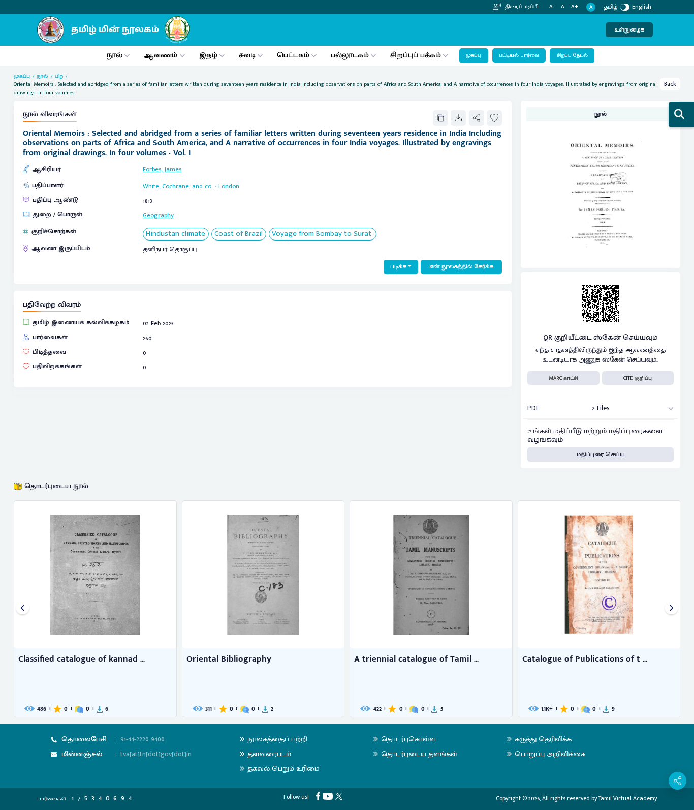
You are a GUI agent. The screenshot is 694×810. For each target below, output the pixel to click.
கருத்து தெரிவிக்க (543, 739)
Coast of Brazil (238, 234)
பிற (59, 76)
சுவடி (247, 55)
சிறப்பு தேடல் (572, 55)
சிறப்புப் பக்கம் (415, 55)
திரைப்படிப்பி (521, 6)
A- (551, 7)
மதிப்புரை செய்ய (601, 454)
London (228, 186)
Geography (158, 215)
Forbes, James (162, 169)
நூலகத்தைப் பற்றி (277, 739)
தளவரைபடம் (269, 753)
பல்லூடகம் (350, 55)
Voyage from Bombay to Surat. (322, 234)
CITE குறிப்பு (637, 378)
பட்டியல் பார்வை (519, 55)
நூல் (114, 55)
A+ (574, 7)
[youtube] (329, 796)
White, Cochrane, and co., (178, 186)
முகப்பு (473, 55)
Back (670, 84)
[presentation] (22, 609)
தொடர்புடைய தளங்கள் (419, 753)
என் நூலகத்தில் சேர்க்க (461, 267)
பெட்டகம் (293, 55)
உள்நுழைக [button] (629, 30)
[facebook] (319, 796)
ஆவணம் (161, 55)
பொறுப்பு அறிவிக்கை (550, 753)
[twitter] (340, 796)
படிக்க (398, 267)
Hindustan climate (175, 234)
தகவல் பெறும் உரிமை (283, 768)
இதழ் (208, 55)
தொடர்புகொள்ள (408, 739)
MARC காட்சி (563, 378)
